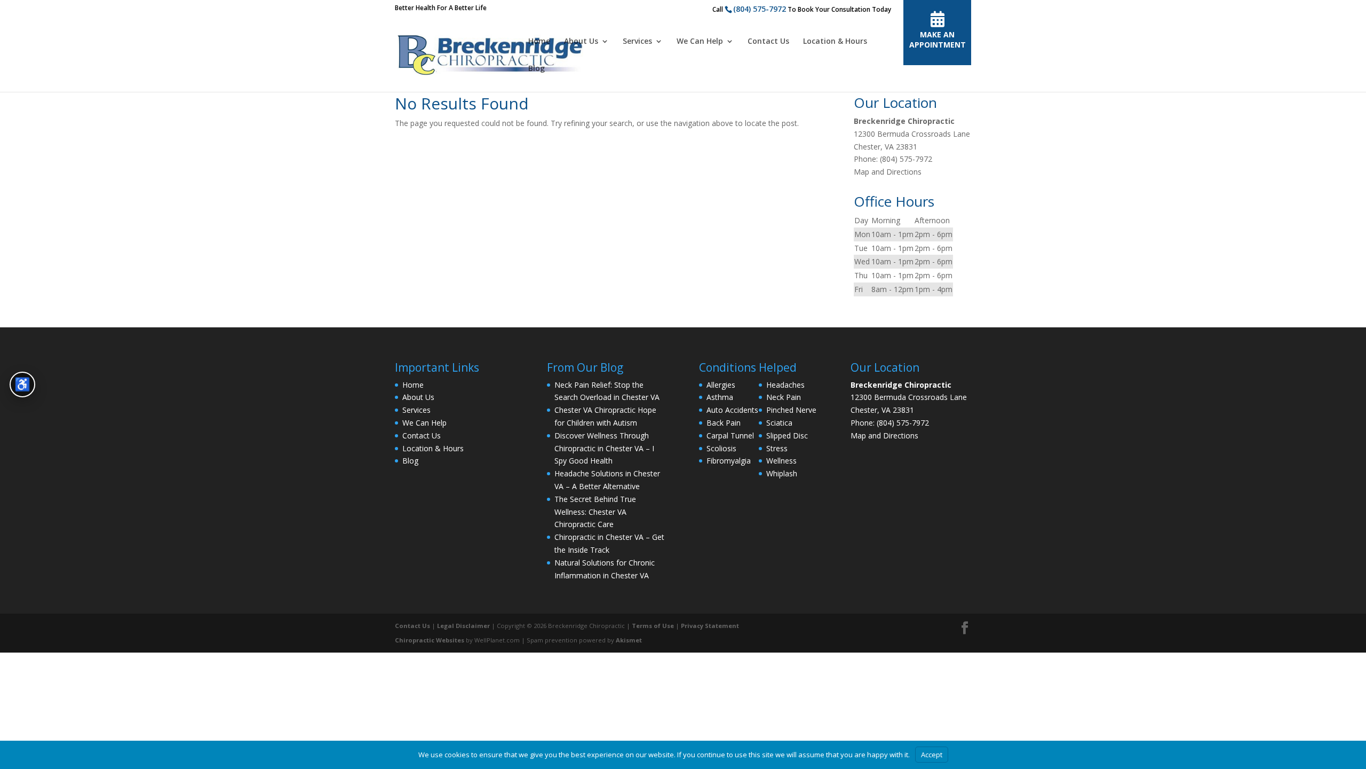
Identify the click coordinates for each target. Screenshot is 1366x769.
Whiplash (781, 473)
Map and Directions (888, 172)
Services (637, 41)
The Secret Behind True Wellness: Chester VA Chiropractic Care (595, 512)
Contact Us (768, 41)
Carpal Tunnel (730, 435)
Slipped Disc (787, 435)
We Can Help (700, 41)
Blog (536, 69)
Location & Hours (835, 41)
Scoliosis (721, 448)
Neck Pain (783, 397)
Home (539, 41)
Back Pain (723, 423)
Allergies (720, 385)
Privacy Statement (710, 626)
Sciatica (779, 423)
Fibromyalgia (728, 461)
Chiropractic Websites (429, 640)
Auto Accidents (732, 410)
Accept (931, 754)
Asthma (719, 397)
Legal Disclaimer (463, 626)
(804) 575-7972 (759, 9)
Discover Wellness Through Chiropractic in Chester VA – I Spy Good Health (604, 448)
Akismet (629, 640)
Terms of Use (653, 626)
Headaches (785, 385)
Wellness (781, 461)
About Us (581, 41)
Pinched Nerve (791, 410)
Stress (777, 448)
